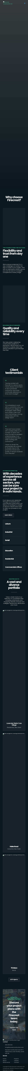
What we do (6, 1062)
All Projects (14, 979)
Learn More (8, 515)
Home (4, 1059)
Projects (16, 1059)
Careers (16, 1060)
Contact (16, 1062)
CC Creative (10, 1070)
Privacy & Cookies (19, 1068)
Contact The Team (14, 1029)
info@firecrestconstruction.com (14, 1047)
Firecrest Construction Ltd (18, 1066)
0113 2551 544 (8, 1045)
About (4, 1060)
